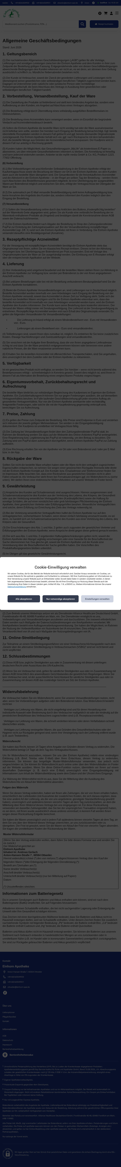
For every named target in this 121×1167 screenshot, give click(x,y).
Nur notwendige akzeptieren (60, 599)
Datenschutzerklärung (17, 587)
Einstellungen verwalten (97, 599)
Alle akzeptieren (24, 599)
